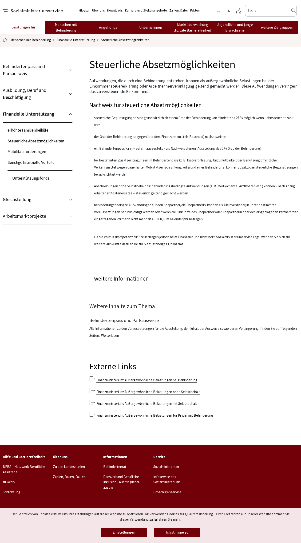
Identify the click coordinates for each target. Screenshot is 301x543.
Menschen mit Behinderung (30, 40)
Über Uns (98, 10)
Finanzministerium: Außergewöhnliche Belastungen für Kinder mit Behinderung (154, 415)
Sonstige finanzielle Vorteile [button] (31, 162)
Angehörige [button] (108, 27)
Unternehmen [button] (150, 27)
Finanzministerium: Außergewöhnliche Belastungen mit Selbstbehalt (146, 404)
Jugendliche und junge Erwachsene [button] (235, 27)
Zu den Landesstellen (69, 467)
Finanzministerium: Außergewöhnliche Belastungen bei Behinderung (146, 380)
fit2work (9, 482)
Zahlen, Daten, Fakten (184, 10)
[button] (193, 278)
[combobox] (271, 10)
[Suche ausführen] (297, 10)
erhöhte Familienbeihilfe (28, 130)
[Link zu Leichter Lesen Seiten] (218, 10)
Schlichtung (11, 492)
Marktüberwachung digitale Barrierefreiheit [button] (192, 27)
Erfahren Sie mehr (167, 519)
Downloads (115, 10)
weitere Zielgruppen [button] (277, 27)
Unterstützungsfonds (30, 178)
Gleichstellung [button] (17, 200)
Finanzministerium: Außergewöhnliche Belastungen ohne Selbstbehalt (148, 392)
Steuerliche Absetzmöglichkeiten (125, 40)
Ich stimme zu (177, 532)
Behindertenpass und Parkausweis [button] (24, 70)
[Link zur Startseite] (33, 10)
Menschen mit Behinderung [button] (66, 27)
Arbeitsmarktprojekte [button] (24, 216)
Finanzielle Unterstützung (76, 40)
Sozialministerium (166, 467)
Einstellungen (124, 532)
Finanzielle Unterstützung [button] (28, 114)
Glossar (84, 10)
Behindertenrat (114, 467)
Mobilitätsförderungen (27, 151)
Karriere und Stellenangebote (146, 10)
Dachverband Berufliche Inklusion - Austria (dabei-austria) (121, 482)
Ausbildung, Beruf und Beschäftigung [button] (24, 94)
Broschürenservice (167, 492)
